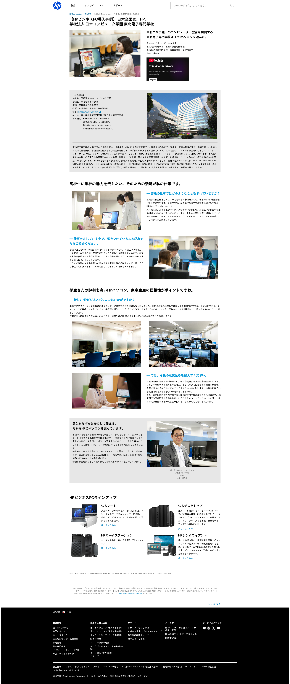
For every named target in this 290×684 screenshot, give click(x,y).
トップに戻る (214, 604)
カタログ (94, 656)
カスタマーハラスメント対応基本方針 (140, 666)
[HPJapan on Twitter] (213, 628)
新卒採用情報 (59, 646)
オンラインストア (94, 5)
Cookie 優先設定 (208, 666)
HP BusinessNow (75, 14)
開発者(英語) (171, 637)
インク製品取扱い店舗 (100, 652)
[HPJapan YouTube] (218, 628)
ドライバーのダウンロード (140, 628)
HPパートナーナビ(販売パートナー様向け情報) (181, 629)
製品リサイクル (82, 666)
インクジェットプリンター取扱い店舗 (107, 647)
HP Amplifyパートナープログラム (181, 634)
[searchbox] (201, 5)
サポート (118, 5)
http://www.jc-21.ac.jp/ (88, 112)
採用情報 (57, 642)
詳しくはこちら (108, 525)
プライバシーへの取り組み (105, 666)
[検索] (232, 5)
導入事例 (88, 14)
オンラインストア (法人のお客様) (106, 631)
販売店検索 (95, 639)
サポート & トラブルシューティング (145, 631)
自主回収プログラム (62, 666)
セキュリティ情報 (136, 639)
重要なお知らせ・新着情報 (65, 639)
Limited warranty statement (66, 670)
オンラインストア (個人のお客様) (106, 628)
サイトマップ (191, 666)
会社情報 (57, 623)
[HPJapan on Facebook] (208, 628)
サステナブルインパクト (64, 654)
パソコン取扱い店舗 (99, 642)
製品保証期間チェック (138, 635)
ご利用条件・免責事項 (171, 666)
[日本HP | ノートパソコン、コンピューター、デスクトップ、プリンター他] (57, 5)
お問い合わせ (59, 631)
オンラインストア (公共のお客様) (106, 635)
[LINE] (204, 628)
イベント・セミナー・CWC (66, 650)
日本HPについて (60, 628)
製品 (73, 5)
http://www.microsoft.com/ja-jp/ (130, 594)
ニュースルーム (60, 635)
